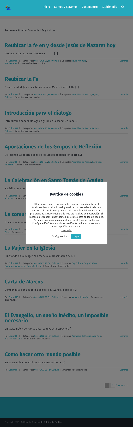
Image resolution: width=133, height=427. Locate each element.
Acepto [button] (76, 236)
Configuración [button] (59, 236)
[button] (122, 7)
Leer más (66, 230)
